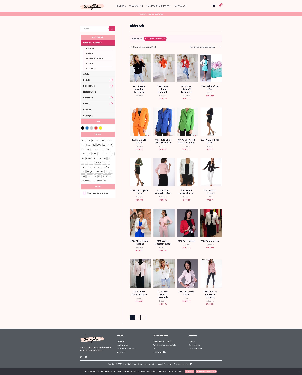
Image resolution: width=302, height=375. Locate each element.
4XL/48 (103, 158)
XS (105, 181)
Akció (98, 187)
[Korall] (91, 128)
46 (113, 154)
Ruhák (86, 104)
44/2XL (106, 154)
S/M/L (89, 176)
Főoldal (121, 6)
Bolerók (89, 53)
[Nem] (299, 371)
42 (89, 154)
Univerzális (86, 181)
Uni (99, 176)
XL (94, 181)
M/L (83, 172)
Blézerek (90, 48)
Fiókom (192, 341)
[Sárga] (100, 128)
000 (83, 140)
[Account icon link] (214, 6)
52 (82, 163)
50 (109, 158)
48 (83, 158)
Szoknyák (88, 116)
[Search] (112, 28)
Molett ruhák (89, 92)
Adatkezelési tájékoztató (164, 345)
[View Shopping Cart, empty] (219, 6)
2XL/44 (110, 140)
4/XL (97, 149)
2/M (98, 140)
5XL (91, 163)
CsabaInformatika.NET (183, 364)
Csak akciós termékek (98, 193)
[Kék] (87, 128)
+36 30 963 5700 (156, 14)
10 (93, 140)
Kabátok (90, 63)
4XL (96, 158)
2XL (103, 140)
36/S (99, 145)
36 (94, 145)
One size (99, 172)
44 (100, 154)
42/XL (94, 154)
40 (102, 149)
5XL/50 (98, 163)
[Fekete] (82, 128)
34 (83, 145)
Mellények (91, 68)
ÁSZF (155, 349)
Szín (98, 121)
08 (88, 140)
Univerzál (107, 176)
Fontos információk (158, 6)
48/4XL (89, 158)
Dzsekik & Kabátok (92, 43)
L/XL (89, 167)
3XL (83, 149)
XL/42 (99, 181)
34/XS (88, 145)
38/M (110, 145)
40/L (83, 154)
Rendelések (194, 345)
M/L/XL (90, 172)
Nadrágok (88, 98)
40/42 (108, 149)
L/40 (83, 167)
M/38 (106, 167)
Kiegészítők (89, 86)
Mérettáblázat (195, 349)
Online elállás (159, 352)
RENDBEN (189, 371)
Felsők (86, 80)
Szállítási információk (163, 341)
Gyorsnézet (140, 80)
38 (104, 145)
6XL (104, 163)
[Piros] (96, 128)
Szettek (87, 110)
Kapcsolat (180, 6)
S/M (83, 176)
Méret (98, 134)
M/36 (100, 167)
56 (86, 163)
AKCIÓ (86, 74)
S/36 (110, 172)
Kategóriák (97, 37)
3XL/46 (89, 149)
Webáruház (136, 6)
